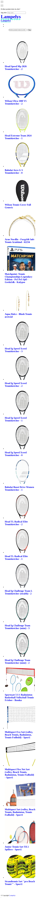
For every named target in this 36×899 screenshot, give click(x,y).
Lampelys (12, 895)
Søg (29, 30)
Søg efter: (4, 12)
